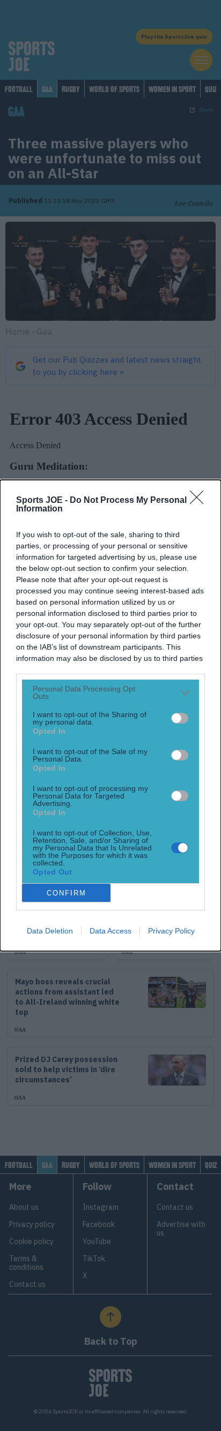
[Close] (200, 501)
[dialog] (110, 715)
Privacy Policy (171, 931)
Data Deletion (50, 931)
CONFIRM (66, 893)
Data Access (110, 931)
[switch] (179, 718)
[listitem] (110, 692)
